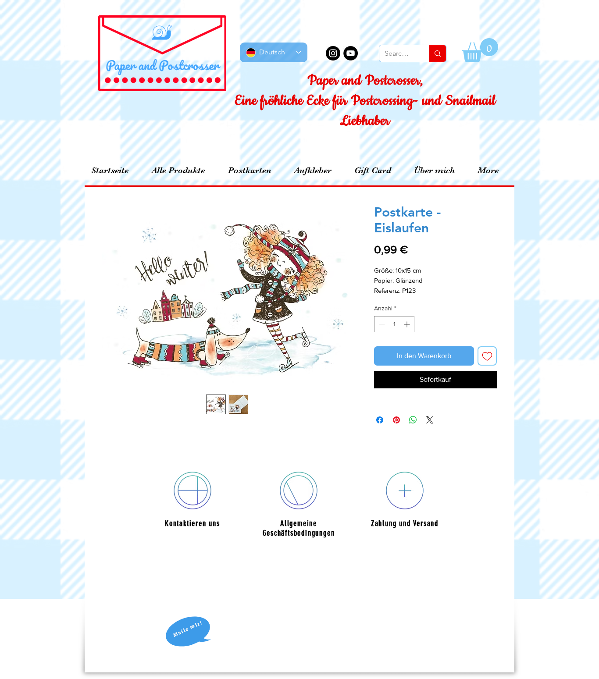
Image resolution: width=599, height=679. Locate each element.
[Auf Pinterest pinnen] (396, 420)
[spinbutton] (394, 324)
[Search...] (437, 53)
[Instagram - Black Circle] (333, 53)
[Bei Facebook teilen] (379, 420)
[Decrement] (380, 324)
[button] (480, 50)
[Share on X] (429, 420)
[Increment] (407, 324)
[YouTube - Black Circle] (350, 53)
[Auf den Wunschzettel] (487, 356)
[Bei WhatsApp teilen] (413, 420)
